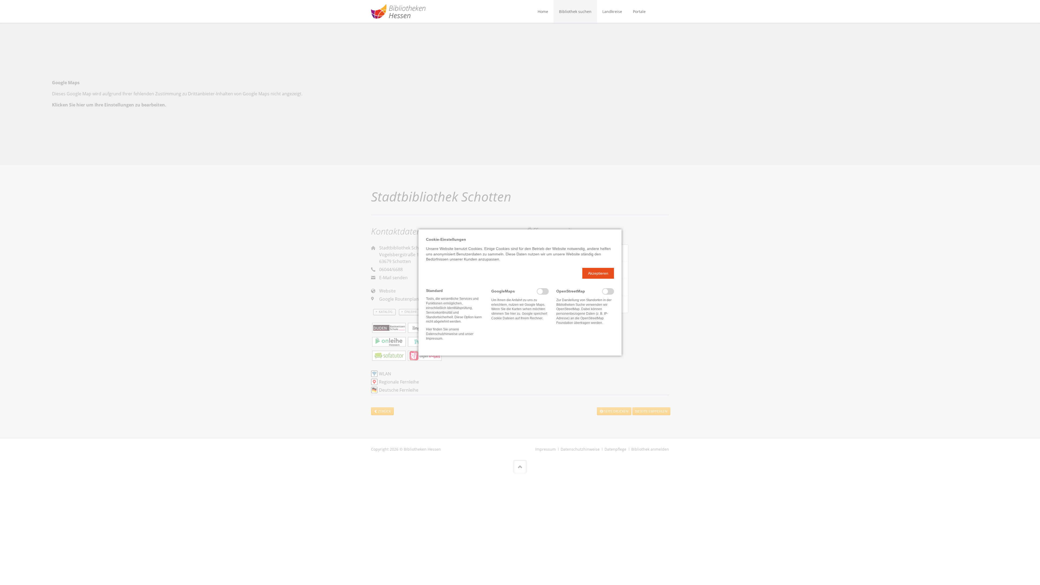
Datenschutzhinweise (442, 334)
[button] (598, 273)
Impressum (434, 338)
